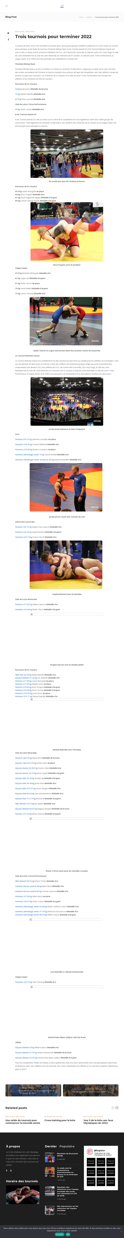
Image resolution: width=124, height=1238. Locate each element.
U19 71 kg (27, 696)
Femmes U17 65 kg (23, 814)
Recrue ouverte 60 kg (32, 886)
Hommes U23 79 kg (23, 537)
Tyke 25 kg (27, 758)
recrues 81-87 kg (46, 459)
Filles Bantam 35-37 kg (24, 803)
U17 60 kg (27, 896)
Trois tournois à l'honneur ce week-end (88, 1092)
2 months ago (61, 1199)
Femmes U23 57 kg (23, 527)
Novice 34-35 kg (29, 773)
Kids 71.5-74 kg (29, 798)
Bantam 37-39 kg (29, 1052)
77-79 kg (43, 911)
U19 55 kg (27, 693)
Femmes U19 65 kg (23, 687)
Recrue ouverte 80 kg (32, 891)
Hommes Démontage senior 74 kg (29, 454)
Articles (89, 17)
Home (81, 17)
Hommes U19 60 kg (23, 449)
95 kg (17, 109)
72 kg (17, 94)
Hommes (19, 459)
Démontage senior (31, 459)
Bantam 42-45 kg (29, 1057)
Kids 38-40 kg (28, 783)
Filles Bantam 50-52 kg (24, 881)
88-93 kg (43, 914)
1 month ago (61, 1180)
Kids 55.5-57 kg (29, 788)
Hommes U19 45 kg (23, 444)
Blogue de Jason (28, 1088)
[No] (121, 1231)
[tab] (51, 1146)
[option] (23, 1119)
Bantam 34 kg (28, 1047)
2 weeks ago (61, 1159)
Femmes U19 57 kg (23, 439)
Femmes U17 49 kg (23, 681)
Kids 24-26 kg (28, 778)
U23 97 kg (27, 901)
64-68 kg (43, 906)
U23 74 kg (27, 982)
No (68, 1234)
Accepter (59, 1234)
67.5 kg (18, 99)
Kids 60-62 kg (28, 793)
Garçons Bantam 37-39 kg (26, 678)
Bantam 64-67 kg (29, 808)
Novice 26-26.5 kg (30, 768)
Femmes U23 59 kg (23, 532)
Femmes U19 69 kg (23, 690)
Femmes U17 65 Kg (23, 604)
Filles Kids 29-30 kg (23, 675)
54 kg (17, 89)
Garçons (18, 758)
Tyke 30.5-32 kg (29, 763)
